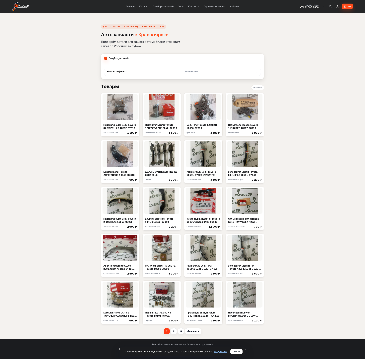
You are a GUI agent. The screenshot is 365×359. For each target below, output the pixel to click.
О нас (181, 6)
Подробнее (220, 351)
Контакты (193, 6)
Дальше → (193, 331)
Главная (130, 6)
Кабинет (234, 6)
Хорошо (236, 351)
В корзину (130, 133)
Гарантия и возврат (214, 6)
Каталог (144, 6)
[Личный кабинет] (337, 6)
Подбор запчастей (163, 6)
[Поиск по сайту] (330, 6)
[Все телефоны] (324, 6)
